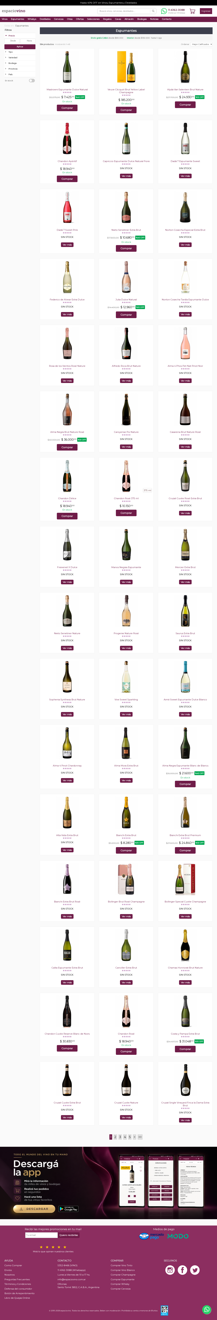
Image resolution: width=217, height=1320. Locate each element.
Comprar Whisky (120, 1284)
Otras (69, 19)
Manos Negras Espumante (126, 567)
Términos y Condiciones (17, 1284)
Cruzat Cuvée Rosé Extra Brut (185, 498)
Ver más (126, 176)
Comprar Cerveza (120, 1288)
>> (140, 1137)
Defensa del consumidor (18, 1288)
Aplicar (20, 47)
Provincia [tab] (13, 69)
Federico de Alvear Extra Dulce (67, 299)
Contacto (167, 19)
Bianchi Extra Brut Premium (185, 835)
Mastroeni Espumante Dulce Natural (67, 89)
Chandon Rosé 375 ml (126, 498)
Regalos (107, 19)
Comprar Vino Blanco (123, 1270)
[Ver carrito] (192, 11)
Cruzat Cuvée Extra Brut (67, 1102)
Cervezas (58, 19)
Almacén (129, 19)
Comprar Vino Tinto (121, 1265)
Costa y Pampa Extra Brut (185, 1033)
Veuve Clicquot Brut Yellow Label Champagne (126, 91)
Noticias (154, 19)
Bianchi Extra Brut (126, 835)
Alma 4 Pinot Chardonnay (67, 765)
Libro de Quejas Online (17, 1297)
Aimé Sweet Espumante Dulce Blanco (185, 699)
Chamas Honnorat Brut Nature (185, 967)
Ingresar (206, 11)
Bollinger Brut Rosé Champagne (126, 901)
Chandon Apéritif (67, 161)
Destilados (45, 19)
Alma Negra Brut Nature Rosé (67, 432)
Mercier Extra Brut (185, 567)
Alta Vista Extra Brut (67, 835)
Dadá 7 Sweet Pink (67, 230)
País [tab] (10, 74)
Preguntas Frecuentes (17, 1279)
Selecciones (93, 19)
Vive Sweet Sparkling (126, 699)
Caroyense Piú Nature (126, 432)
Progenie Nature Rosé (126, 633)
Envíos (8, 1270)
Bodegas (142, 19)
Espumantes (17, 19)
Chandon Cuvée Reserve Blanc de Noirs (67, 1033)
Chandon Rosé (126, 1033)
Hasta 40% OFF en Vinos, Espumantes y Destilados (108, 2)
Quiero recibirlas (68, 1235)
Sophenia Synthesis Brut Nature (67, 699)
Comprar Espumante (122, 1279)
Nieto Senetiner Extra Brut (126, 230)
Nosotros (9, 1274)
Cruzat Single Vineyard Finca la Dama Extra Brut (185, 1104)
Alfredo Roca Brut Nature (126, 366)
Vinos (4, 19)
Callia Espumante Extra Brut (67, 967)
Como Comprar (13, 1265)
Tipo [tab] (11, 52)
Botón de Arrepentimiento (19, 1293)
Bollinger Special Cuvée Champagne (185, 901)
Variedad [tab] (13, 57)
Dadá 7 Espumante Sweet (185, 161)
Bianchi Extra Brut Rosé (67, 901)
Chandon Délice (67, 498)
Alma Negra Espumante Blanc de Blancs (185, 765)
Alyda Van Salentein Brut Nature (185, 89)
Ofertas (80, 19)
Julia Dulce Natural (126, 299)
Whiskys (32, 19)
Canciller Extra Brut (126, 967)
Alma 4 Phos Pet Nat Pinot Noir (185, 366)
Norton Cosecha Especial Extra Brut (185, 230)
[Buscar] (153, 11)
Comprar (67, 107)
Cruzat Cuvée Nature (126, 1102)
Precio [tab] (12, 35)
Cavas (118, 19)
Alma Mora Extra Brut (126, 765)
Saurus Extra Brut (185, 633)
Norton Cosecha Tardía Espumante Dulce (185, 299)
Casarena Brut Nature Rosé (185, 432)
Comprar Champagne (123, 1274)
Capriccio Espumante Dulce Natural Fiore (126, 161)
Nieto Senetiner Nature (67, 633)
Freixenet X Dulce (67, 567)
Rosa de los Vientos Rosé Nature (67, 366)
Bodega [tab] (13, 63)
